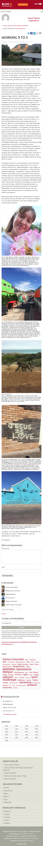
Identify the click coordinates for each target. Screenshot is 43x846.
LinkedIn (6, 820)
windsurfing (7, 687)
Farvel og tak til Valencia (12, 765)
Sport (5, 799)
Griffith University (22, 664)
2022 (6, 729)
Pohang (10, 675)
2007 (36, 737)
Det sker (6, 787)
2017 (16, 732)
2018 (6, 732)
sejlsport (8, 677)
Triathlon (28, 680)
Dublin (28, 662)
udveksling (25, 682)
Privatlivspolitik (21, 844)
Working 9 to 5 (15, 37)
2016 (26, 732)
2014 (6, 734)
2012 (26, 734)
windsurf (32, 685)
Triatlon (35, 680)
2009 (16, 737)
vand (13, 685)
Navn (3, 567)
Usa (10, 685)
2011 (36, 734)
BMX (4, 662)
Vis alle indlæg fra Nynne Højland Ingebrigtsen (15, 25)
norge (5, 675)
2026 (6, 726)
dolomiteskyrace (20, 662)
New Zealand (33, 672)
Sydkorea (21, 680)
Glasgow (14, 664)
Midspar (8, 671)
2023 (36, 726)
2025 (16, 726)
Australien (33, 659)
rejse (25, 674)
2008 (26, 737)
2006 (6, 740)
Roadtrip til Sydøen (10, 773)
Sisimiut (16, 677)
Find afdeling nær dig (9, 714)
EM (32, 662)
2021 (16, 729)
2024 (26, 726)
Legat (28, 666)
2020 (26, 729)
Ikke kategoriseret (20, 28)
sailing (36, 675)
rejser (30, 675)
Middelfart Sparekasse (17, 669)
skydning (28, 677)
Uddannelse (8, 802)
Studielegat (9, 679)
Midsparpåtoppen (19, 672)
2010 (6, 737)
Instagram (7, 823)
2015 (36, 732)
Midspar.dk (7, 811)
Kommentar (6, 548)
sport (34, 677)
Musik (26, 672)
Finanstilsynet (26, 838)
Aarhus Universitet (13, 659)
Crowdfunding (11, 662)
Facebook (7, 817)
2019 (36, 729)
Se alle (4, 613)
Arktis (26, 659)
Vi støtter (7, 814)
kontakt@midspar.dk (15, 834)
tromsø (5, 683)
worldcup (15, 687)
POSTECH (18, 675)
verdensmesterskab (21, 685)
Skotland (21, 677)
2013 (16, 734)
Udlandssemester (13, 682)
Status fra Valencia (10, 779)
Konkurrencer (8, 790)
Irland (31, 664)
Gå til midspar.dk (22, 4)
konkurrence (19, 666)
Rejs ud (6, 796)
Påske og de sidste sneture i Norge (15, 776)
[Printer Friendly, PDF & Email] (40, 33)
